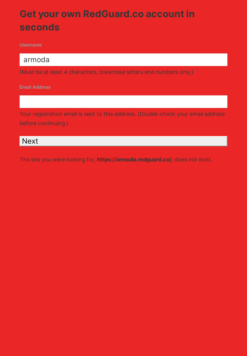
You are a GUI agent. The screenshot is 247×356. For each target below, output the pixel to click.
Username (31, 45)
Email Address (35, 87)
